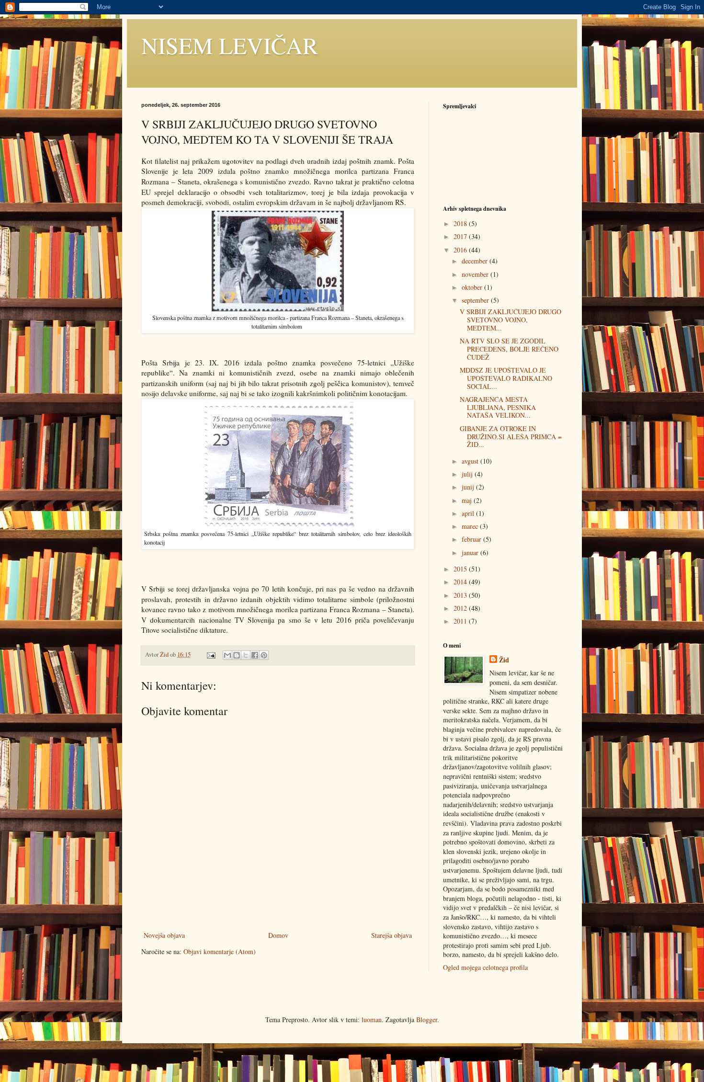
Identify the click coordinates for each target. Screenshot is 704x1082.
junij (469, 486)
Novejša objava (164, 935)
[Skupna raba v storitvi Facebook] (255, 655)
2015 (461, 568)
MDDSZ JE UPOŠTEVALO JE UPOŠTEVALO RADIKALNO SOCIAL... (506, 378)
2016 (461, 249)
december (475, 260)
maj (468, 500)
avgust (471, 461)
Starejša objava (391, 935)
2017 (461, 236)
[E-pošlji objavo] (210, 654)
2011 (461, 621)
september (476, 300)
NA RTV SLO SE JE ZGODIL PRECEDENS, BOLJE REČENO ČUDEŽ (509, 349)
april (469, 513)
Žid (504, 660)
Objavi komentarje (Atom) (219, 951)
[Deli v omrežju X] (245, 655)
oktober (473, 287)
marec (471, 526)
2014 (461, 581)
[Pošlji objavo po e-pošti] (227, 655)
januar (471, 552)
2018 (461, 223)
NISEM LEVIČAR (229, 45)
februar (472, 539)
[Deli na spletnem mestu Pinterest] (264, 655)
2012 (461, 608)
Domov (278, 935)
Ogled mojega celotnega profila (485, 967)
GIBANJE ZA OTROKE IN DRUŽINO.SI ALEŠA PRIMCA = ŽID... (511, 436)
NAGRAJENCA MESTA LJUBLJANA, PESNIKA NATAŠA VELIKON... (498, 407)
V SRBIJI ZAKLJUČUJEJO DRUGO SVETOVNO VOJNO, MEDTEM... (510, 319)
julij (468, 473)
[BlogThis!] (236, 655)
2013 (461, 595)
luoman (372, 1019)
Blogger (426, 1019)
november (476, 274)
